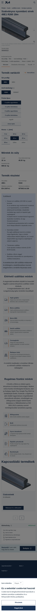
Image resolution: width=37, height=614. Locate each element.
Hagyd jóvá (18, 608)
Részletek (18, 602)
